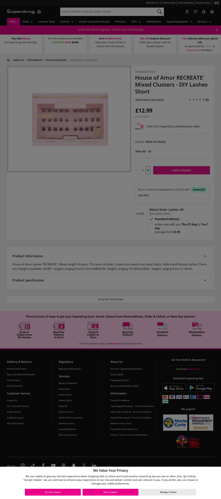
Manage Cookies (168, 492)
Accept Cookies (53, 492)
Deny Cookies (110, 492)
